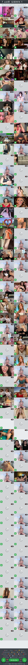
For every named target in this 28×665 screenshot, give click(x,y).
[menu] (3, 660)
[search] (24, 660)
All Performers (20, 663)
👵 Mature (13, 652)
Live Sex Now (14, 660)
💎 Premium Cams (14, 657)
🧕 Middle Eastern (6, 652)
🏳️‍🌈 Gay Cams (21, 655)
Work (13, 663)
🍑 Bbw (15, 654)
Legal (24, 663)
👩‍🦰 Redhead (10, 654)
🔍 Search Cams (20, 661)
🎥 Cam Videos (7, 661)
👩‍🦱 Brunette (4, 654)
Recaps (16, 663)
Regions (10, 663)
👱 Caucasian (21, 650)
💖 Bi (10, 655)
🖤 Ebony (11, 650)
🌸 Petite (20, 654)
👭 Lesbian (6, 655)
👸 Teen (18, 652)
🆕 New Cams (15, 655)
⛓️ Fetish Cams (22, 657)
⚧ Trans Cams (6, 657)
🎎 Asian (6, 650)
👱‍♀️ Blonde (23, 652)
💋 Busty (24, 654)
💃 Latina (15, 650)
